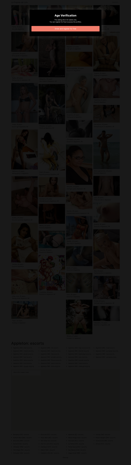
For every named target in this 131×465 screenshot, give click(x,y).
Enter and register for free (65, 29)
